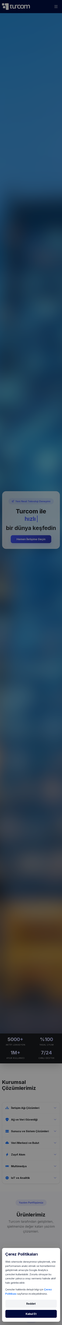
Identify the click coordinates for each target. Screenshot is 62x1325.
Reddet (31, 1303)
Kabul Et (31, 1313)
